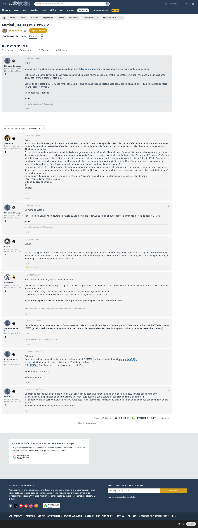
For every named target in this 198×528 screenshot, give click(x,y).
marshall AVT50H (128, 359)
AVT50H (34, 365)
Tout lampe (73, 18)
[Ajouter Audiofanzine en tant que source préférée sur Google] (21, 457)
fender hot (155, 253)
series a (116, 255)
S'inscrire (124, 418)
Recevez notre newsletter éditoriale (125, 485)
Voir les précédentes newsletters (122, 497)
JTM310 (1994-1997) (90, 18)
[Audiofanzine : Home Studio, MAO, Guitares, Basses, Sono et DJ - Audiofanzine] (16, 3)
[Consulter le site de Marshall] (47, 25)
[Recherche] (107, 4)
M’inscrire (173, 491)
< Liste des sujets (164, 418)
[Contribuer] (42, 36)
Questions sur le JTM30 (15, 46)
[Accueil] (4, 18)
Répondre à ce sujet (146, 418)
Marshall (23, 18)
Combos (61, 18)
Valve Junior (85, 69)
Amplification (48, 18)
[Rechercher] (44, 128)
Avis (23, 36)
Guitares (34, 18)
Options (108, 418)
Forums (12, 18)
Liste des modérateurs (87, 423)
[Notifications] (193, 3)
